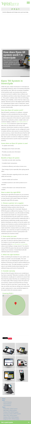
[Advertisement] (15, 32)
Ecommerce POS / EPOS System (12, 413)
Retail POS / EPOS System (10, 408)
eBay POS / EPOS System (10, 415)
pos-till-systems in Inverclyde (19, 244)
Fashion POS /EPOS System (10, 412)
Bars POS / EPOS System (10, 410)
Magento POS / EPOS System (11, 418)
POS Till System (7, 402)
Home (3, 398)
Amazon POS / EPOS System (11, 417)
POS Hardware (7, 403)
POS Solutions (7, 405)
